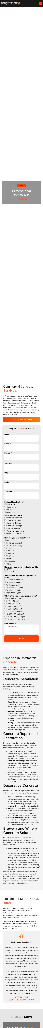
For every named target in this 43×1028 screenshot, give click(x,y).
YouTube (10, 556)
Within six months (13, 590)
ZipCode (8, 491)
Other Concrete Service (16, 533)
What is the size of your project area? (20, 596)
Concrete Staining (13, 523)
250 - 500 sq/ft (12, 601)
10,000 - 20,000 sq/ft (15, 614)
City (6, 473)
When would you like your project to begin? (20, 576)
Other (8, 564)
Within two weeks (13, 582)
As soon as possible (14, 579)
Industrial (10, 509)
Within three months (14, 587)
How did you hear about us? (16, 538)
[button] (40, 3)
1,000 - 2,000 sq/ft (14, 606)
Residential (10, 504)
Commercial (11, 507)
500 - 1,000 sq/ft (13, 603)
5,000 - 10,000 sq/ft (14, 611)
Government (11, 512)
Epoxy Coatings (13, 528)
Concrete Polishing (14, 518)
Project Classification (13, 502)
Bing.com (10, 551)
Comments (9, 624)
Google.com (11, 540)
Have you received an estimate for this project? (21, 568)
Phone (7, 453)
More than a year (13, 593)
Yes (7, 571)
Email (6, 443)
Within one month (13, 585)
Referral (9, 548)
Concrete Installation (15, 531)
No (13, 571)
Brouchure (10, 561)
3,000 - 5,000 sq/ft (14, 609)
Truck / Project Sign (14, 545)
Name (7, 434)
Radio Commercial (14, 543)
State (6, 482)
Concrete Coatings (14, 525)
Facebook (10, 553)
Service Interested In (13, 515)
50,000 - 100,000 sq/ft (15, 619)
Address (8, 463)
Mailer (8, 558)
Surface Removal (13, 520)
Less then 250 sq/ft (14, 598)
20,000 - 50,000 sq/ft (15, 617)
